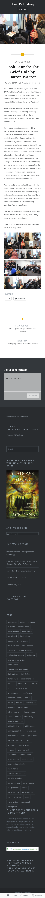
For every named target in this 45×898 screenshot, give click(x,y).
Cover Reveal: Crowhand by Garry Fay (21, 571)
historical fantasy (15, 698)
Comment (33, 396)
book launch (12, 636)
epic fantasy (22, 683)
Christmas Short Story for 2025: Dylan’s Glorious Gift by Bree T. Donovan (21, 562)
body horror (27, 631)
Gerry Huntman (19, 83)
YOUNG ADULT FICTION (16, 578)
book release (25, 636)
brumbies (24, 641)
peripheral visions (15, 740)
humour (19, 702)
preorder (11, 745)
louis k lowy (28, 717)
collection (31, 655)
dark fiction (25, 674)
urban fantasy (27, 792)
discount (11, 683)
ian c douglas (30, 702)
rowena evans (26, 754)
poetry (27, 740)
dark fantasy (13, 674)
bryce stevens (13, 646)
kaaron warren (30, 712)
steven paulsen (14, 783)
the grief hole (13, 788)
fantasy (34, 683)
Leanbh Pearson (14, 717)
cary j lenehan (27, 646)
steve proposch (29, 783)
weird (27, 797)
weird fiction (13, 802)
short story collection (16, 773)
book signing (13, 641)
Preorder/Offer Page (14, 435)
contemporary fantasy (17, 660)
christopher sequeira (16, 655)
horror (27, 698)
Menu (23, 10)
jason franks (23, 707)
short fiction (27, 759)
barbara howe (23, 627)
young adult (25, 802)
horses (10, 702)
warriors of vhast (15, 797)
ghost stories (21, 688)
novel (23, 736)
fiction (10, 688)
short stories (13, 769)
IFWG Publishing (22, 4)
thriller (24, 788)
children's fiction (25, 650)
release (11, 750)
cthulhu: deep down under (18, 669)
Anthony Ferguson (13, 584)
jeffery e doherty (14, 712)
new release (31, 731)
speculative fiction (15, 778)
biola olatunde (13, 631)
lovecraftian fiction (15, 721)
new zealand (13, 736)
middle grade (30, 726)
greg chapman (13, 693)
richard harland (23, 750)
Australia (11, 627)
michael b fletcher (15, 726)
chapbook (11, 650)
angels (22, 622)
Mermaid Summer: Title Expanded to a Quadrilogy (20, 553)
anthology (32, 622)
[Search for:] (22, 449)
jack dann (11, 707)
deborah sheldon (27, 679)
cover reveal (13, 664)
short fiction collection (17, 764)
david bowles (13, 679)
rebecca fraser (24, 745)
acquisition (12, 622)
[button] (16, 240)
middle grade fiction (16, 731)
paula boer (32, 736)
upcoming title (13, 792)
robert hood (12, 754)
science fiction (13, 759)
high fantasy (27, 693)
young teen (12, 806)
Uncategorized (22, 62)
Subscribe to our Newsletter (17, 417)
